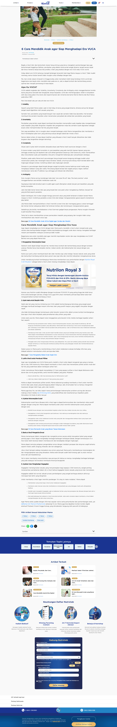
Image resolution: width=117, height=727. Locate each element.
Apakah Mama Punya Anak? (43, 665)
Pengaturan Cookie (83, 719)
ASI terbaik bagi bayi (17, 697)
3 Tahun (33, 516)
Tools (60, 3)
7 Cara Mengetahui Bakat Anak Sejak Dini (42, 355)
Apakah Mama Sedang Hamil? (43, 662)
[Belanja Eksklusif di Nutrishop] (99, 3)
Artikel (15, 3)
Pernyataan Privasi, (61, 680)
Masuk (88, 2)
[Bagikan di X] (35, 526)
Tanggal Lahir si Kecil (43, 672)
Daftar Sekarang (58, 685)
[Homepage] (45, 3)
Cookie (40, 681)
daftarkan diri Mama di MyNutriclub (33, 504)
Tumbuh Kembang (62, 40)
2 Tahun (71, 40)
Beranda (46, 40)
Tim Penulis (31, 52)
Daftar (94, 2)
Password (38, 654)
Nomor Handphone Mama (42, 647)
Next (96, 546)
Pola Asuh (40, 520)
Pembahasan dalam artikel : (30, 58)
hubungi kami (56, 721)
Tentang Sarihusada (17, 701)
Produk (29, 3)
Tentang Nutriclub (16, 705)
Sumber (25, 531)
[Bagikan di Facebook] (31, 526)
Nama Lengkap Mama (41, 642)
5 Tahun (50, 516)
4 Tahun (41, 516)
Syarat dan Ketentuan (71, 680)
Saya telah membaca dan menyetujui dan (58, 681)
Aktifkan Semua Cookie (84, 724)
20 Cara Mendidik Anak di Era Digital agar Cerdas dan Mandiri (49, 221)
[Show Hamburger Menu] (103, 3)
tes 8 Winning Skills (44, 393)
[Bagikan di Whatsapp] (27, 526)
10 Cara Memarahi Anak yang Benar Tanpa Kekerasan (46, 429)
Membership (75, 3)
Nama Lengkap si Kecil (44, 667)
